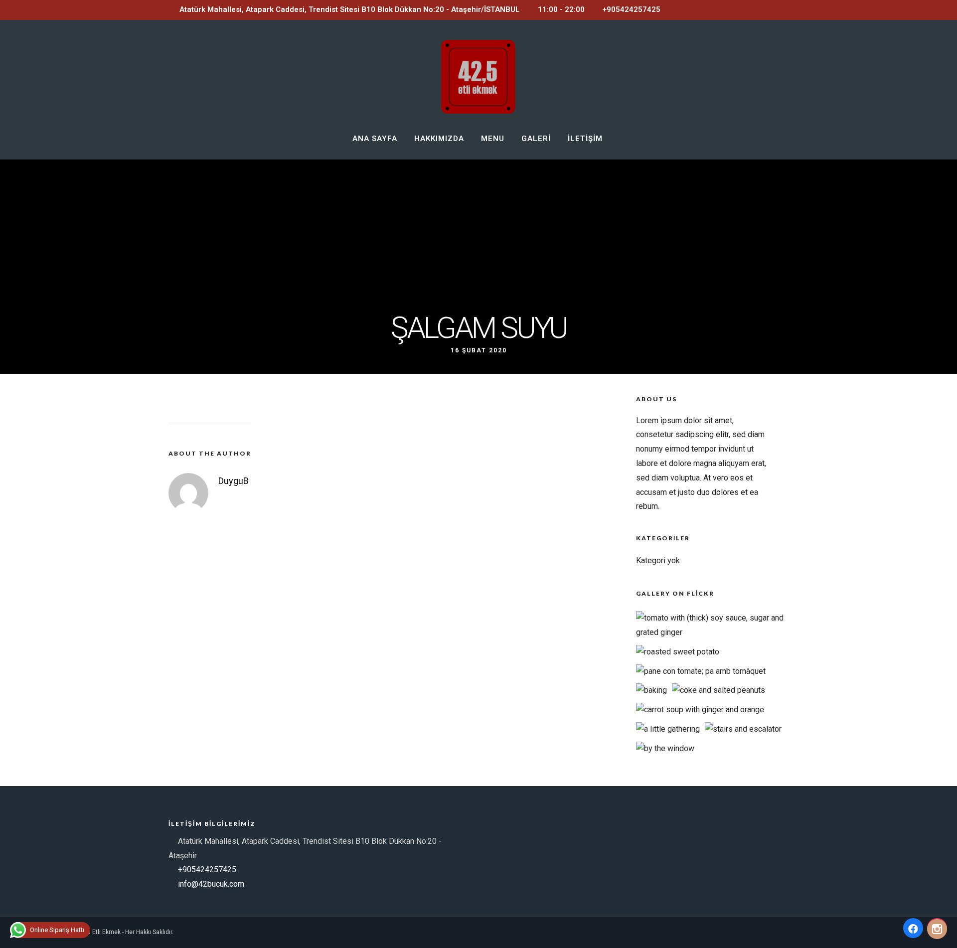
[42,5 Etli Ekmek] (937, 928)
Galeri (536, 138)
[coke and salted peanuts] (718, 690)
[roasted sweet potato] (677, 651)
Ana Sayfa (374, 138)
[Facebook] (913, 928)
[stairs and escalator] (743, 729)
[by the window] (665, 748)
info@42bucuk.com (211, 884)
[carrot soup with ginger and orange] (700, 709)
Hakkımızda (439, 138)
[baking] (651, 690)
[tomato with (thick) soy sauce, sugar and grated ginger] (715, 632)
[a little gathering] (668, 729)
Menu (492, 138)
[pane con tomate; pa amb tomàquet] (701, 671)
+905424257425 (631, 9)
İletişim (585, 138)
